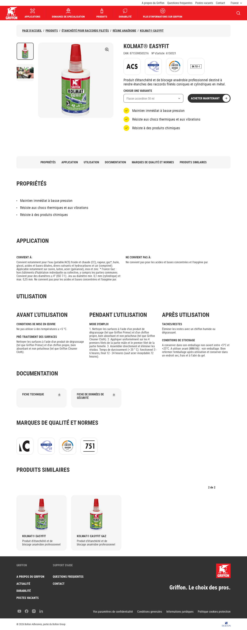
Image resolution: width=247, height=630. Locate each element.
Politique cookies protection (214, 611)
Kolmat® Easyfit (152, 30)
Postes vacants (204, 3)
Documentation (115, 162)
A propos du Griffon (153, 3)
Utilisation (91, 162)
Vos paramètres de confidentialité (113, 611)
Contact (220, 3)
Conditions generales (149, 611)
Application (69, 162)
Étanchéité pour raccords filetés (85, 30)
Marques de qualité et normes (153, 162)
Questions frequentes (179, 3)
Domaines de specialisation (68, 16)
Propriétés (48, 162)
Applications (32, 16)
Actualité (23, 584)
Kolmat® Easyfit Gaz (91, 536)
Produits (101, 16)
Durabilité (125, 16)
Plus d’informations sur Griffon (162, 16)
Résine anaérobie (124, 30)
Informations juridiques (179, 611)
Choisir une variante (138, 91)
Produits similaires (193, 162)
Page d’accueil (32, 30)
